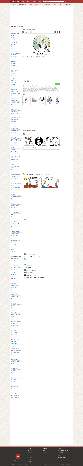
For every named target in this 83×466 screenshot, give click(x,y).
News (44, 450)
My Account (60, 452)
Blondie (13, 63)
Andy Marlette (14, 265)
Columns (44, 454)
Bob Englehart (14, 274)
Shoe (12, 210)
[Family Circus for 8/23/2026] (23, 32)
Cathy (12, 78)
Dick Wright (14, 299)
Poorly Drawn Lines (15, 187)
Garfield (13, 124)
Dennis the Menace (15, 93)
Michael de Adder (15, 352)
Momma (13, 164)
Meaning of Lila (14, 159)
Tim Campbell (14, 393)
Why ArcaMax (60, 454)
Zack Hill (13, 251)
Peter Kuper (14, 368)
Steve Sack (13, 388)
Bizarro (13, 61)
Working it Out (14, 247)
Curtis (12, 87)
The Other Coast (15, 235)
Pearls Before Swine (16, 183)
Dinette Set (13, 98)
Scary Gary (13, 207)
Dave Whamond (14, 292)
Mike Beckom (14, 355)
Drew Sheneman (15, 301)
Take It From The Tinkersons (15, 224)
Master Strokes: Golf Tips (16, 157)
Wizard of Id (14, 244)
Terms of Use (56, 464)
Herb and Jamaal (15, 135)
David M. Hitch (14, 296)
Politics (54, 4)
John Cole (13, 330)
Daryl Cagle (14, 287)
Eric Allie (13, 305)
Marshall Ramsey (15, 348)
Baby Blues (13, 49)
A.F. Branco (15, 258)
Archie (12, 40)
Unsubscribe (62, 464)
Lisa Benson (14, 343)
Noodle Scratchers (15, 174)
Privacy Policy (50, 464)
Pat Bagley (13, 363)
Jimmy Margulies (16, 321)
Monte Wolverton (15, 361)
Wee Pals (13, 242)
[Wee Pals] (24, 133)
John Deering (14, 334)
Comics (44, 452)
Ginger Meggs (14, 128)
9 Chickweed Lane (15, 33)
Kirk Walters (15, 339)
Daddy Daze (14, 89)
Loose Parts (14, 145)
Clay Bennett (14, 283)
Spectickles (13, 216)
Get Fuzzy (13, 126)
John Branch (14, 328)
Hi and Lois (13, 137)
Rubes (12, 201)
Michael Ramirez (16, 350)
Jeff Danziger (14, 316)
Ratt (12, 377)
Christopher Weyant (16, 281)
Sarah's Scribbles (15, 205)
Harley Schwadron (15, 314)
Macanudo (13, 149)
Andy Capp (13, 37)
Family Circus (14, 109)
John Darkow (14, 332)
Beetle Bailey (14, 56)
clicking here (33, 91)
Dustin (12, 107)
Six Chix (13, 214)
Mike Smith (15, 359)
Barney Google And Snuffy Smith (15, 54)
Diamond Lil (14, 96)
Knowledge (47, 4)
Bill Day (13, 272)
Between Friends (15, 59)
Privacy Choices (68, 464)
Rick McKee (13, 379)
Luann (12, 147)
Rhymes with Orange (16, 196)
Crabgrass (13, 80)
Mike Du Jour (14, 162)
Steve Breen (14, 384)
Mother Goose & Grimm (15, 167)
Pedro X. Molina (14, 366)
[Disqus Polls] (41, 235)
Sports (60, 4)
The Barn (13, 229)
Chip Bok (13, 276)
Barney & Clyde (14, 51)
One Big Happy (14, 176)
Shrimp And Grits (15, 212)
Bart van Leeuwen (15, 267)
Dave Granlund (14, 290)
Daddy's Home (14, 91)
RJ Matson (13, 372)
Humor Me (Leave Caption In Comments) (16, 140)
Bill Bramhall (14, 269)
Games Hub (68, 4)
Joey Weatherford (15, 325)
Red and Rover (14, 192)
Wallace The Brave (15, 240)
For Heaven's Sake (15, 117)
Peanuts (13, 181)
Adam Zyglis (14, 260)
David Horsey (14, 294)
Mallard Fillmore (15, 152)
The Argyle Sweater (15, 226)
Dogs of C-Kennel (15, 102)
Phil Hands (13, 370)
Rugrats (13, 203)
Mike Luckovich (14, 357)
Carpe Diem (14, 75)
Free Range (13, 121)
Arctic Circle (14, 42)
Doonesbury (14, 105)
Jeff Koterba (14, 319)
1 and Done (13, 31)
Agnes (12, 35)
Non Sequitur (14, 172)
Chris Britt (15, 278)
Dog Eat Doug (14, 100)
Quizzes (44, 455)
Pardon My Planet (15, 178)
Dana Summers (14, 285)
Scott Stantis (14, 381)
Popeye (13, 190)
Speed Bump (14, 219)
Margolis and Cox (15, 346)
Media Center (60, 455)
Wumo (12, 249)
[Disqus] (41, 268)
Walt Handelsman (15, 397)
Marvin (13, 154)
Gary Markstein (14, 307)
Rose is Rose (14, 199)
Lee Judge (13, 341)
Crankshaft (13, 82)
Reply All (13, 194)
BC (12, 46)
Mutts (12, 169)
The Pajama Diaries (15, 238)
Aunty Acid (13, 44)
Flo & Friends (14, 111)
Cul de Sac (13, 84)
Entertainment (22, 4)
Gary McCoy (14, 310)
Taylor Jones (14, 390)
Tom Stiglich (15, 395)
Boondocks (13, 65)
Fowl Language (14, 119)
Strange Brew (14, 221)
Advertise (45, 464)
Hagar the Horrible (15, 130)
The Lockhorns (14, 233)
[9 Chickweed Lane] (24, 173)
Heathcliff (13, 132)
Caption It (13, 73)
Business (14, 4)
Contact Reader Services (63, 450)
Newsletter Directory (62, 457)
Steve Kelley (15, 386)
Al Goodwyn (14, 263)
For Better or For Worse (15, 114)
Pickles (13, 185)
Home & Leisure (38, 4)
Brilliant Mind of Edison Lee (15, 70)
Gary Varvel (14, 312)
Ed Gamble (13, 303)
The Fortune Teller (15, 231)
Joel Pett (13, 323)
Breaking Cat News (15, 68)
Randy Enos (14, 375)
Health (30, 4)
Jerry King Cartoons (15, 143)
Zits (12, 253)
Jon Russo (13, 337)
